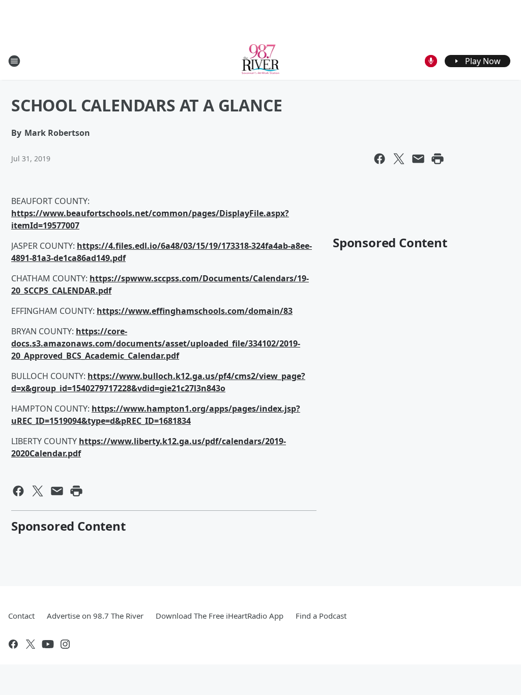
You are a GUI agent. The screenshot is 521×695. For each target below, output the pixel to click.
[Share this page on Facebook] (379, 159)
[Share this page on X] (399, 159)
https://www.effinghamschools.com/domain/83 (195, 310)
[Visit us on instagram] (65, 644)
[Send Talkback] (431, 61)
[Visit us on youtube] (48, 644)
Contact (21, 616)
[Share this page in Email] (418, 159)
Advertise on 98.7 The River (95, 616)
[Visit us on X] (30, 644)
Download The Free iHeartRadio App (219, 616)
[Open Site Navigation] (14, 61)
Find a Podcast (321, 616)
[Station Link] (261, 60)
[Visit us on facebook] (13, 644)
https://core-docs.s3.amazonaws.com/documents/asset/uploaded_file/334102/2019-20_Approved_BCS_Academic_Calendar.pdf (155, 343)
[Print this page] (437, 159)
